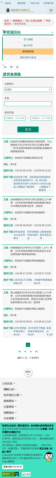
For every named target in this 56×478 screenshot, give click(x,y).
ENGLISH (35, 3)
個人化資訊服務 (34, 20)
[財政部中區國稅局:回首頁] (25, 10)
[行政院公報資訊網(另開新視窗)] (26, 474)
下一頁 (31, 352)
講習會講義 (28, 51)
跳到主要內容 (7, 2)
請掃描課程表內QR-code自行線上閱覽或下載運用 (45, 183)
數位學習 (28, 45)
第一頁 (20, 352)
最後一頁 (36, 352)
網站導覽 (21, 3)
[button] (51, 10)
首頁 (6, 20)
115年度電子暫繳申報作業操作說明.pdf (36, 331)
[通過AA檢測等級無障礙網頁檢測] (8, 474)
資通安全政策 (9, 425)
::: (1, 2)
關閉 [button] (28, 372)
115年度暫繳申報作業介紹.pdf (19, 331)
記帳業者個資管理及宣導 (45, 235)
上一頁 (25, 352)
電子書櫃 (28, 39)
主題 (6, 98)
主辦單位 (9, 84)
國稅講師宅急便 (28, 57)
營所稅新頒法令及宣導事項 (19, 235)
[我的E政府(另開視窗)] (17, 474)
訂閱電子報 (48, 3)
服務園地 (17, 20)
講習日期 (9, 112)
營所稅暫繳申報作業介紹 (33, 235)
